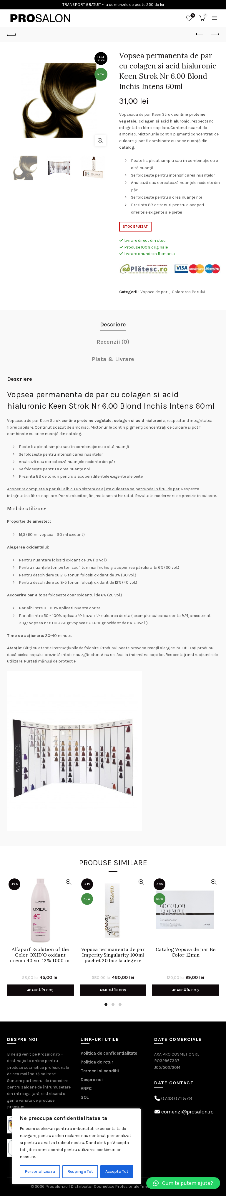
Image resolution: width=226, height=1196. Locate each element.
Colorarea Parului (188, 291)
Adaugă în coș (40, 990)
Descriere (113, 324)
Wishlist (193, 15)
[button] (183, 1183)
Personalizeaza (40, 1171)
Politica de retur (97, 1062)
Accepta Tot (116, 1171)
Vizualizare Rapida (69, 882)
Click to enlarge (100, 140)
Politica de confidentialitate (109, 1053)
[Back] (11, 34)
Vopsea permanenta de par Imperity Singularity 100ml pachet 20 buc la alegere (113, 955)
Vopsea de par (153, 291)
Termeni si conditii (100, 1070)
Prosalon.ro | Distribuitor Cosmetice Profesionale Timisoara (102, 1186)
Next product (214, 34)
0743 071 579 (176, 1098)
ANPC (86, 1088)
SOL (85, 1097)
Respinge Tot (80, 1171)
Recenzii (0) (113, 341)
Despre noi (92, 1079)
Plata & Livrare (113, 359)
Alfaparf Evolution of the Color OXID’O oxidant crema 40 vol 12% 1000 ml (40, 955)
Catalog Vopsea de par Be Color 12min (185, 952)
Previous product (199, 34)
